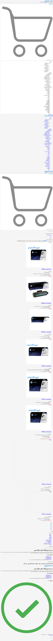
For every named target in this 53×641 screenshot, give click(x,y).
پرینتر (50, 544)
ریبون (48, 98)
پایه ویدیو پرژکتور (47, 137)
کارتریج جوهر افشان (46, 162)
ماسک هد (48, 111)
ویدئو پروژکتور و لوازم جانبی (47, 78)
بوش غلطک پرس (47, 89)
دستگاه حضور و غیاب (48, 86)
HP (50, 236)
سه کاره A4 (46, 64)
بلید (48, 145)
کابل (48, 105)
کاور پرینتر (47, 108)
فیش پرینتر (47, 83)
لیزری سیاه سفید (47, 119)
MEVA (50, 537)
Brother (50, 534)
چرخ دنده (48, 93)
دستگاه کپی (49, 73)
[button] (51, 114)
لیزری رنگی (47, 122)
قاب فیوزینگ (47, 104)
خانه (50, 61)
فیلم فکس (47, 159)
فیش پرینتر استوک (46, 133)
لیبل (48, 110)
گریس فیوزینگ (47, 109)
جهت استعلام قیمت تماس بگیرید (47, 275)
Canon (50, 535)
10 (50, 529)
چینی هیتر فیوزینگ (46, 151)
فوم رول (48, 102)
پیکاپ (48, 91)
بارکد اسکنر (47, 84)
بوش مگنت (47, 90)
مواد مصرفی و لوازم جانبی (47, 87)
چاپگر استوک (47, 74)
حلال (48, 152)
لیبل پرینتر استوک (47, 76)
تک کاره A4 (46, 63)
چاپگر (50, 62)
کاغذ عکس (47, 107)
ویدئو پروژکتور (47, 79)
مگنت (48, 112)
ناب (48, 113)
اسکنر (50, 72)
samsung (50, 538)
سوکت (48, 100)
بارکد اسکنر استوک (46, 134)
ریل (48, 155)
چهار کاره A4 (46, 65)
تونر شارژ (48, 148)
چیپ (48, 94)
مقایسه (51, 635)
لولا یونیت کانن (47, 166)
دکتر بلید (48, 97)
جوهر (48, 92)
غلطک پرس (47, 101)
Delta (50, 536)
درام (48, 96)
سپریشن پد (47, 99)
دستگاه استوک (49, 130)
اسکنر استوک (47, 75)
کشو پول (48, 85)
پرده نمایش (47, 80)
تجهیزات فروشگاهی (48, 81)
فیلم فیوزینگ (47, 103)
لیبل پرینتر (48, 82)
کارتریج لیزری (47, 163)
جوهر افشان (47, 69)
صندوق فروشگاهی (46, 141)
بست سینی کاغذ (47, 144)
